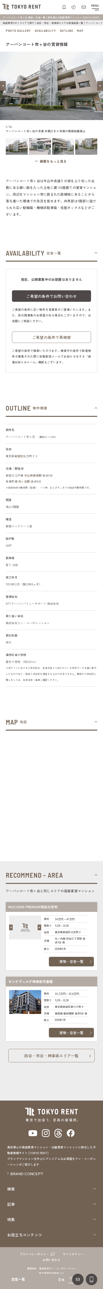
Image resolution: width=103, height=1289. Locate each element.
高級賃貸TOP (10, 23)
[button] (3, 86)
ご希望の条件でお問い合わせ (51, 296)
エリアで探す (27, 23)
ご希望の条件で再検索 (51, 337)
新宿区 (19, 456)
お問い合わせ (51, 1260)
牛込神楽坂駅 (33, 475)
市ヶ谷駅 (24, 481)
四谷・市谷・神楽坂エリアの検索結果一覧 (60, 23)
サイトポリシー (73, 1254)
